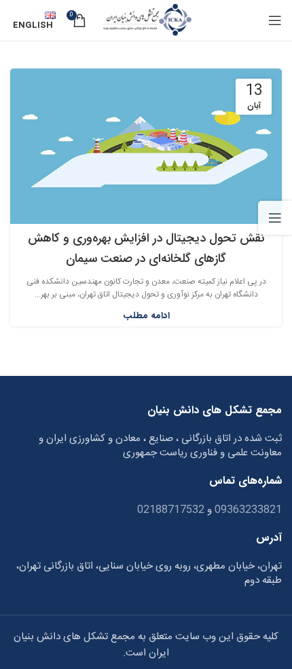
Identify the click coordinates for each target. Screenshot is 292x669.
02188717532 (170, 509)
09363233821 (247, 509)
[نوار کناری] (275, 218)
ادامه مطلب (146, 316)
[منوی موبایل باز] (275, 20)
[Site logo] (145, 20)
